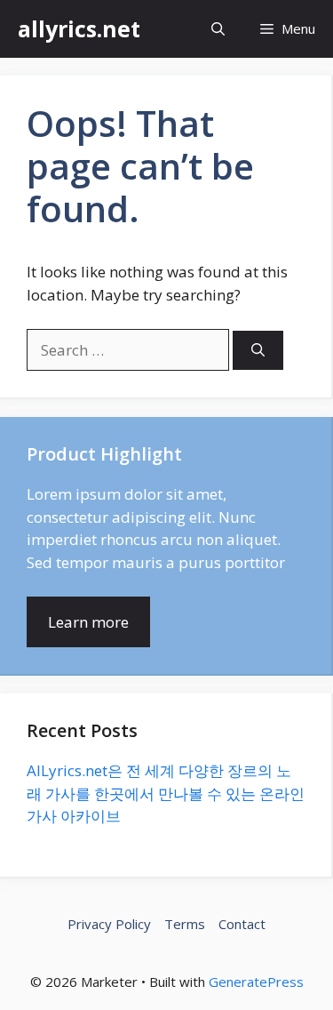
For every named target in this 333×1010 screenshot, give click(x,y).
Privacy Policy (109, 924)
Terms (184, 924)
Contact (242, 924)
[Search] (258, 351)
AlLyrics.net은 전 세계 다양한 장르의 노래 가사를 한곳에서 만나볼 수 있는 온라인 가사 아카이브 (166, 793)
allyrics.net (79, 28)
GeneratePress (256, 981)
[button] (218, 29)
